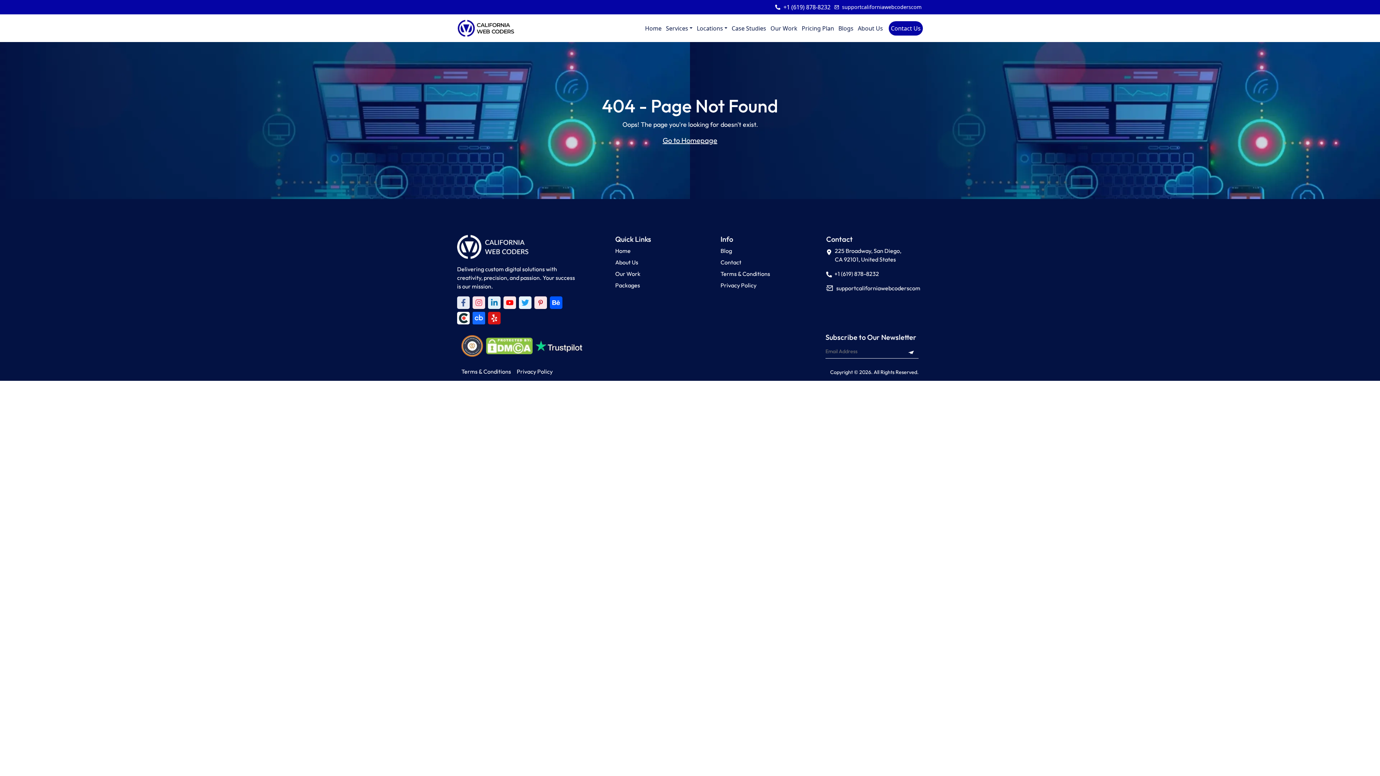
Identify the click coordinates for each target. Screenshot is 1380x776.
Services (677, 28)
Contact (731, 262)
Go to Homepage (690, 140)
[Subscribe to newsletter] (911, 351)
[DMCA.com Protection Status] (509, 346)
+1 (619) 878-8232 (807, 7)
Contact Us (906, 28)
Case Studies (749, 28)
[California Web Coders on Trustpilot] (556, 302)
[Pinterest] (540, 302)
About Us (870, 28)
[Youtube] (509, 302)
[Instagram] (479, 302)
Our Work (783, 28)
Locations (710, 28)
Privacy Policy (738, 285)
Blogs (846, 28)
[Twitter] (525, 302)
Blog (726, 250)
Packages (627, 285)
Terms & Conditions (745, 273)
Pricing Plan (818, 28)
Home (653, 28)
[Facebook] (463, 302)
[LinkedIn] (494, 302)
